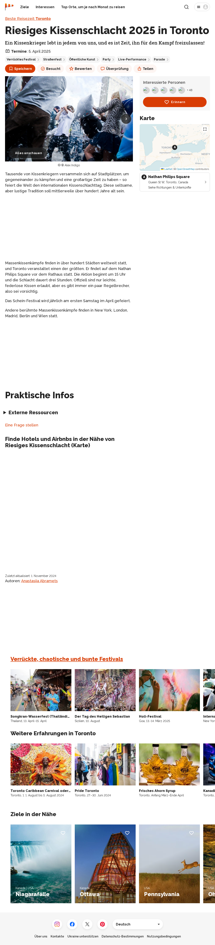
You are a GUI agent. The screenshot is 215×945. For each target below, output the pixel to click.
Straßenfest (52, 59)
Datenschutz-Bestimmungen (123, 936)
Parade (159, 59)
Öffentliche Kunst (82, 59)
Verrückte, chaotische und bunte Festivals (66, 659)
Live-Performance (132, 59)
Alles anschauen (28, 153)
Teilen (148, 69)
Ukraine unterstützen (82, 936)
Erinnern (178, 102)
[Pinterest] (102, 924)
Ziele (24, 7)
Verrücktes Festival (21, 59)
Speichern (23, 69)
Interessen (45, 7)
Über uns (40, 936)
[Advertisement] (69, 227)
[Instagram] (57, 924)
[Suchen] (186, 7)
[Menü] (202, 7)
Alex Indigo (72, 165)
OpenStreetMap (186, 169)
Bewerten (83, 69)
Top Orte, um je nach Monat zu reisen (93, 7)
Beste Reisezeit (28, 18)
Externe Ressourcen (33, 412)
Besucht (53, 69)
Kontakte (57, 936)
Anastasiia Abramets (39, 581)
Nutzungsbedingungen (164, 936)
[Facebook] (72, 924)
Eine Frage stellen (21, 425)
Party (107, 59)
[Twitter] (87, 924)
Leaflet (168, 169)
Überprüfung (117, 69)
